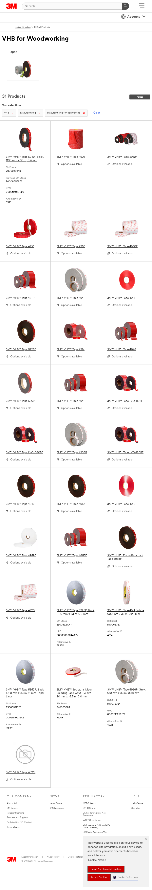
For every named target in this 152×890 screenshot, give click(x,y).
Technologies (13, 827)
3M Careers (12, 808)
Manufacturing (28, 113)
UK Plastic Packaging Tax (95, 832)
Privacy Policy (53, 857)
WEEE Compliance (92, 820)
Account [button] (133, 16)
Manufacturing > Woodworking (63, 113)
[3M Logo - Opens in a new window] (11, 6)
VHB (6, 113)
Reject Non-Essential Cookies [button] (106, 869)
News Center (56, 803)
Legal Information (29, 857)
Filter (140, 97)
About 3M (12, 803)
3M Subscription (57, 808)
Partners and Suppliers (17, 817)
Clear (96, 112)
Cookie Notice (97, 860)
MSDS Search (89, 803)
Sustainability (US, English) (19, 822)
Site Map (135, 808)
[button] (125, 877)
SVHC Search (89, 808)
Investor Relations (15, 813)
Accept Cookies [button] (99, 877)
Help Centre (137, 803)
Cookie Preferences (77, 857)
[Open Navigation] (141, 7)
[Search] (125, 6)
